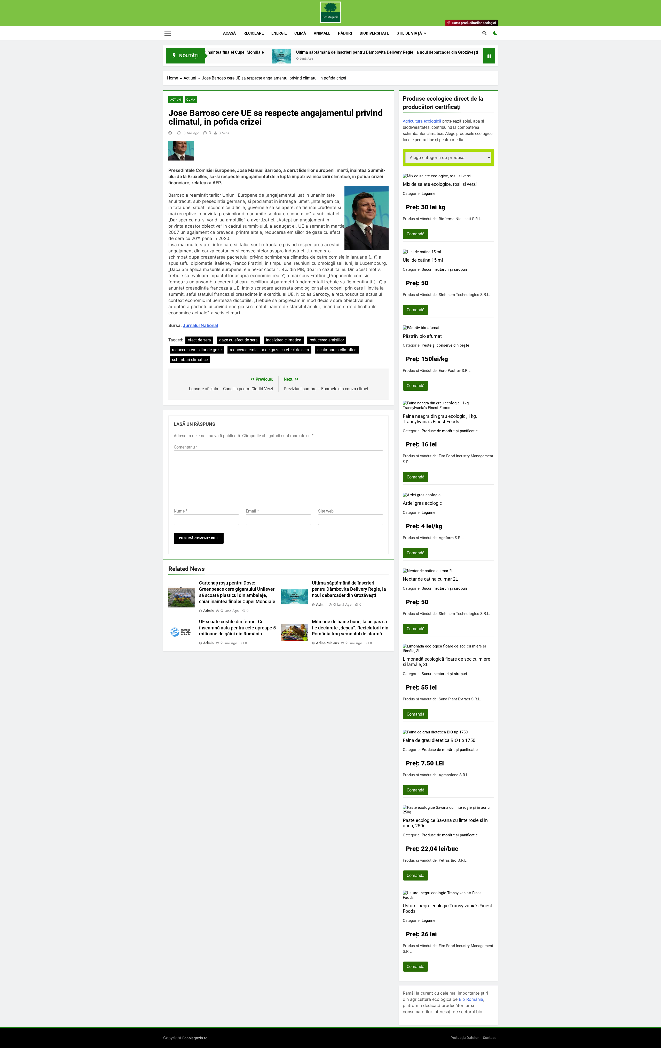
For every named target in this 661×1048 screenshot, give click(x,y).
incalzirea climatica (283, 340)
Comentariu (186, 447)
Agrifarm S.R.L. (452, 537)
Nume (180, 511)
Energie (279, 33)
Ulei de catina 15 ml (423, 260)
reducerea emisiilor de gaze (197, 349)
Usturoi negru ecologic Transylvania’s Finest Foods (447, 908)
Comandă (415, 233)
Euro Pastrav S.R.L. (455, 370)
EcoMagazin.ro (194, 1038)
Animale (322, 33)
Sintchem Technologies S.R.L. (464, 294)
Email (252, 511)
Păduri (345, 33)
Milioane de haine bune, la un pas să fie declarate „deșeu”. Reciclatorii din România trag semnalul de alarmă (350, 628)
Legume (428, 193)
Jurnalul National (200, 325)
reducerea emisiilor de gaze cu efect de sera (269, 349)
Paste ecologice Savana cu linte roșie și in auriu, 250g (445, 823)
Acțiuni (176, 99)
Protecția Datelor (465, 1038)
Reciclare (253, 33)
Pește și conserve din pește (445, 345)
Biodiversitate (374, 33)
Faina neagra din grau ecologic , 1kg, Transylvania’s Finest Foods (440, 418)
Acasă (229, 33)
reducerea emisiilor (327, 340)
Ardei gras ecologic (422, 503)
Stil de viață (409, 33)
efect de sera (199, 340)
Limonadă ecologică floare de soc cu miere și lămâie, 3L (446, 661)
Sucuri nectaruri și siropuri (444, 269)
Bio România (471, 999)
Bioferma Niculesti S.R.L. (460, 219)
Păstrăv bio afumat (422, 336)
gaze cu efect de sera (238, 340)
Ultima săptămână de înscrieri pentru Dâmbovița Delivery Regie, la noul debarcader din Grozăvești (345, 52)
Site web (326, 511)
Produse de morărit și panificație (450, 431)
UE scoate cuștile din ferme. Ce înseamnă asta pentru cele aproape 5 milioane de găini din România (237, 628)
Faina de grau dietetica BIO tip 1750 (439, 740)
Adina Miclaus (327, 642)
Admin (208, 610)
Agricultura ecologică (422, 121)
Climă (300, 33)
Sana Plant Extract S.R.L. (460, 699)
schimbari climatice (190, 359)
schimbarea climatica (337, 349)
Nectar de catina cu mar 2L (430, 579)
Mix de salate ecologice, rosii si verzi (440, 184)
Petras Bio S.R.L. (453, 860)
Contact (489, 1038)
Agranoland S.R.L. (454, 775)
